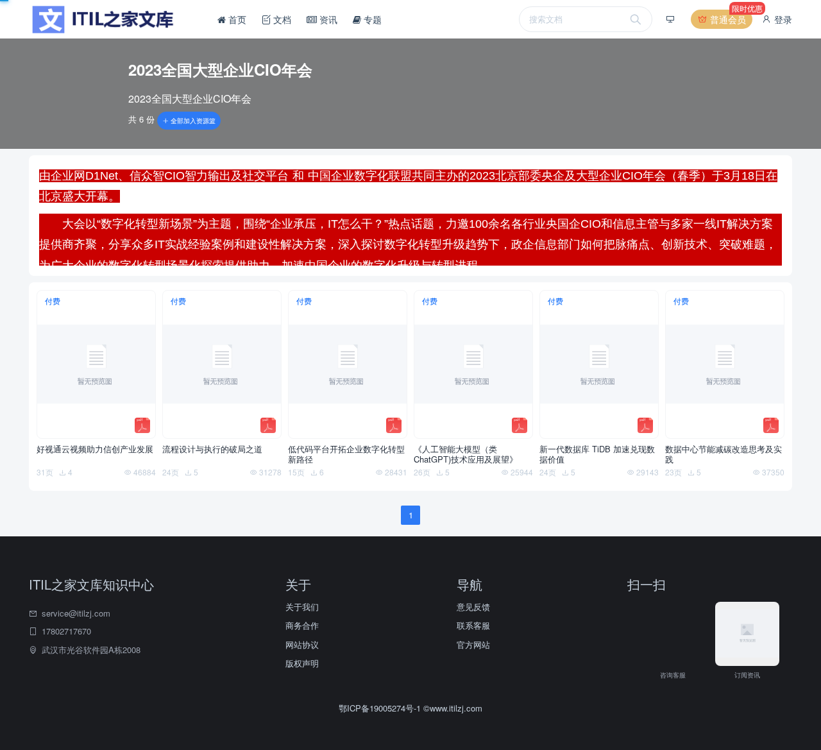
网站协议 (302, 644)
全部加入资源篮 (192, 120)
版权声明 (302, 663)
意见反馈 (473, 607)
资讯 (327, 19)
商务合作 (302, 625)
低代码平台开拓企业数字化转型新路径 (346, 454)
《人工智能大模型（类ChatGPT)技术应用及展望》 (466, 454)
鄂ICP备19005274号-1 (381, 708)
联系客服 (473, 625)
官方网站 (473, 644)
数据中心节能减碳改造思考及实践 (723, 454)
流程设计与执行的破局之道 (212, 449)
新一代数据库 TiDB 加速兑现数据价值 (597, 454)
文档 (281, 19)
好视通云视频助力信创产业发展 (95, 449)
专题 (371, 19)
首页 (236, 19)
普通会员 (729, 18)
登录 (782, 19)
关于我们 (302, 607)
